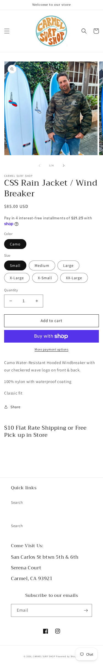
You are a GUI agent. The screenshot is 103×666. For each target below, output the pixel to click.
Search (17, 502)
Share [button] (15, 406)
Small (15, 265)
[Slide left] (40, 165)
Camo (15, 244)
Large (68, 265)
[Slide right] (64, 165)
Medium (42, 265)
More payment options (51, 349)
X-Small (45, 277)
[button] (7, 31)
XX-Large (74, 277)
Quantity (11, 290)
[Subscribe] (86, 610)
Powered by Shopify (67, 656)
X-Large (17, 277)
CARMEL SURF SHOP (44, 656)
